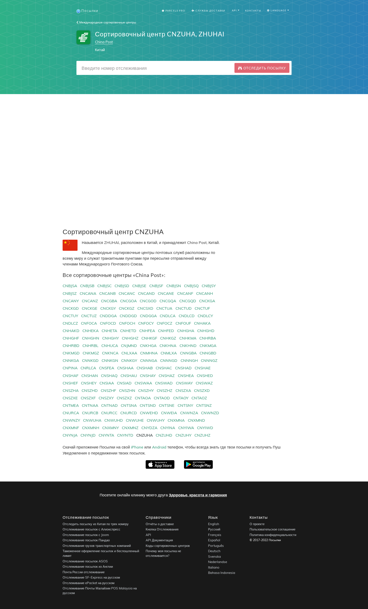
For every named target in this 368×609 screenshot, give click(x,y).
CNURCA (71, 412)
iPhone (137, 447)
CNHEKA (90, 330)
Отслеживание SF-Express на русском (91, 577)
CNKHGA (148, 345)
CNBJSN (173, 285)
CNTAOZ (199, 397)
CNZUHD (164, 435)
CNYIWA (186, 427)
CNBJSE (139, 285)
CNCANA (88, 293)
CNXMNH (90, 427)
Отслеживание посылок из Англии (88, 567)
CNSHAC (164, 367)
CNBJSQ (191, 285)
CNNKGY (129, 360)
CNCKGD (71, 308)
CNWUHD (113, 420)
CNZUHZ (202, 435)
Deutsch (214, 551)
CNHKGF (149, 338)
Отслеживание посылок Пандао (86, 540)
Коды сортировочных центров (168, 546)
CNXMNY (110, 427)
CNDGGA (148, 315)
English (213, 524)
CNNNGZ (209, 360)
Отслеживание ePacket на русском (88, 583)
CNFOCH (127, 323)
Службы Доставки (210, 10)
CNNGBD (208, 353)
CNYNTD (125, 435)
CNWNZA (189, 412)
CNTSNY (185, 405)
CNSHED (205, 375)
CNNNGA (148, 360)
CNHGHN (90, 338)
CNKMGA (208, 345)
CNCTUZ (89, 315)
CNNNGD (168, 360)
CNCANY (71, 300)
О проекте (257, 524)
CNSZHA (71, 390)
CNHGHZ (130, 338)
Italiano (213, 567)
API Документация (159, 540)
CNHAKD (71, 330)
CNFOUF (183, 323)
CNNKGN (110, 360)
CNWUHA (92, 420)
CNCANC (127, 293)
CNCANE (166, 293)
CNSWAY (184, 383)
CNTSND (148, 405)
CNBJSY (209, 285)
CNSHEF (70, 383)
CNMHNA (149, 353)
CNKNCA (110, 353)
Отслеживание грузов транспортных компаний (97, 546)
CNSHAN (89, 375)
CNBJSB (87, 285)
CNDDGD (128, 315)
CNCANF (185, 293)
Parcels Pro (175, 10)
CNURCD (128, 412)
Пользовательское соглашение (272, 529)
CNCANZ (90, 300)
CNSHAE (203, 367)
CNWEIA (169, 412)
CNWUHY (156, 420)
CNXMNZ (130, 427)
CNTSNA (129, 405)
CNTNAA (90, 405)
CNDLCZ (70, 323)
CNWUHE (135, 420)
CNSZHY (146, 390)
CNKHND (188, 345)
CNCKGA (207, 300)
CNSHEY (88, 383)
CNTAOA (143, 397)
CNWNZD (210, 412)
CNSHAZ (167, 375)
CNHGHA (185, 330)
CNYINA (167, 427)
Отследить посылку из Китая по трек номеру (96, 524)
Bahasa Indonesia (221, 573)
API (148, 535)
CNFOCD (108, 323)
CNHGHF (71, 338)
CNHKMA (187, 338)
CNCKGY (108, 308)
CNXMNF (71, 427)
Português (216, 546)
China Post (104, 42)
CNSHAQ (109, 375)
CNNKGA (71, 360)
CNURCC (109, 412)
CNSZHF (108, 390)
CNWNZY (71, 420)
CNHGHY (110, 338)
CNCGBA (109, 300)
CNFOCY (146, 323)
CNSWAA (143, 383)
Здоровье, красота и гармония (198, 495)
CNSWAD (164, 383)
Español (214, 540)
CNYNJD (88, 435)
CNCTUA (164, 308)
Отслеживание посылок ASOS (85, 561)
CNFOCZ (164, 323)
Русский (214, 529)
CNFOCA (89, 323)
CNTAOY (180, 397)
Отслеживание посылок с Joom (86, 535)
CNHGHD (205, 330)
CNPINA (70, 367)
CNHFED (166, 330)
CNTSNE (166, 405)
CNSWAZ (204, 383)
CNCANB (107, 293)
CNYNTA (106, 435)
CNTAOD (162, 397)
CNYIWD (205, 427)
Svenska (214, 557)
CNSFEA (106, 367)
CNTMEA (71, 405)
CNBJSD (122, 285)
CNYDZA (149, 427)
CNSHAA (125, 367)
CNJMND (129, 345)
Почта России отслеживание (84, 572)
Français (214, 535)
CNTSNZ (204, 405)
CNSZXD (202, 390)
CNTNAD (109, 405)
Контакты (253, 10)
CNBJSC (104, 285)
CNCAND (146, 293)
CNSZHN (127, 390)
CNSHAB (145, 367)
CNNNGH (189, 360)
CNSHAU (129, 375)
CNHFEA (147, 330)
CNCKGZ (126, 308)
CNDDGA (108, 315)
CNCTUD (183, 308)
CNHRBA (207, 338)
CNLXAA (129, 353)
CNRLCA (88, 367)
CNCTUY (70, 315)
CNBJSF (156, 285)
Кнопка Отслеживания (162, 529)
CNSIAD (124, 383)
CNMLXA (169, 353)
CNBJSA (70, 285)
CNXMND (196, 420)
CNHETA (109, 330)
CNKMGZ (91, 353)
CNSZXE (70, 397)
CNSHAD (183, 367)
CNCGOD (148, 300)
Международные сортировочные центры (107, 22)
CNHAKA (202, 323)
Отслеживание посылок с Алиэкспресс (91, 529)
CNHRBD (71, 345)
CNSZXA (183, 390)
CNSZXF (88, 397)
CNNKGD (90, 360)
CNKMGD (71, 353)
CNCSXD (145, 308)
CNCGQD (187, 300)
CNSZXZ (124, 397)
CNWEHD (149, 412)
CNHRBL (90, 345)
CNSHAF (70, 375)
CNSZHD (90, 390)
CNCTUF (202, 308)
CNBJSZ (70, 293)
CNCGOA (128, 300)
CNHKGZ (168, 338)
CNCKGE (89, 308)
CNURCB (90, 412)
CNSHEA (186, 375)
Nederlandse (217, 562)
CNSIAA (106, 383)
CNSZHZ (164, 390)
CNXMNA (176, 420)
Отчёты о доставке (160, 524)
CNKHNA (168, 345)
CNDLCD (187, 315)
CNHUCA (109, 345)
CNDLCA (167, 315)
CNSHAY (148, 375)
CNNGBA (188, 353)
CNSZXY (106, 397)
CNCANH (204, 293)
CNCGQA (168, 300)
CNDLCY (205, 315)
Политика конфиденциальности (273, 535)
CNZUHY (183, 435)
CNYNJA (70, 435)
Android (159, 447)
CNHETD (128, 330)
